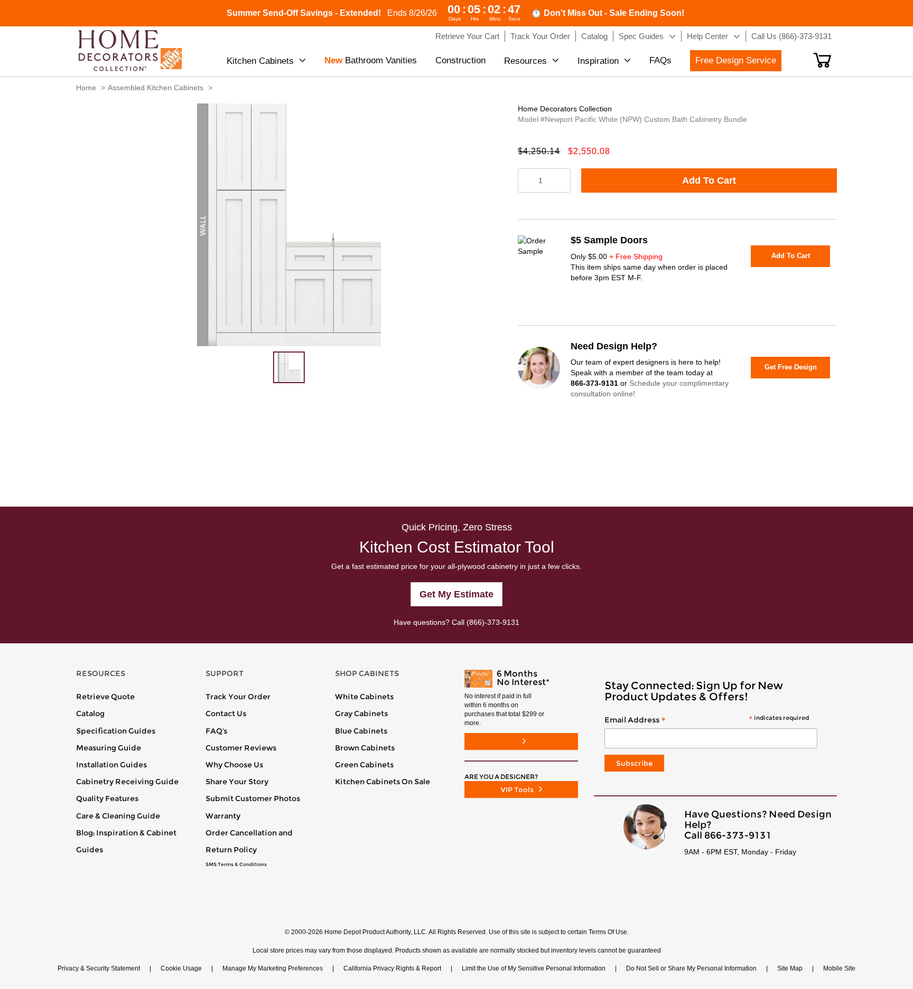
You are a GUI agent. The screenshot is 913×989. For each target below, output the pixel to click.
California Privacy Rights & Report (392, 968)
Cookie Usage (181, 968)
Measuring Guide (108, 748)
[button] (822, 60)
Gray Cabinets (361, 713)
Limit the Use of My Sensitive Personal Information (533, 968)
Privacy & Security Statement (99, 968)
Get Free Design (791, 367)
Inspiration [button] (598, 61)
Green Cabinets (364, 764)
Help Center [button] (707, 36)
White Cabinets (364, 696)
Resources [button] (525, 61)
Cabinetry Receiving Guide (127, 781)
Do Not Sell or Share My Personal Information (691, 968)
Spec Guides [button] (641, 36)
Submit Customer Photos (253, 798)
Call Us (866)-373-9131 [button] (791, 36)
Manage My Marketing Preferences (272, 968)
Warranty (223, 816)
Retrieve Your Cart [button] (467, 36)
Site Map (790, 968)
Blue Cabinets (361, 731)
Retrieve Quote (105, 696)
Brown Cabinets (365, 748)
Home (86, 87)
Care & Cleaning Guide (118, 816)
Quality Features (107, 798)
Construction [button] (460, 60)
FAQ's (216, 731)
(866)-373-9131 (493, 622)
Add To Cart (709, 180)
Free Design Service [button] (735, 60)
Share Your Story (237, 781)
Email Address (706, 720)
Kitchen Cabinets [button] (260, 61)
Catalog (90, 713)
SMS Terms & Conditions (236, 864)
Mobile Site (839, 968)
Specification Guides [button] (115, 731)
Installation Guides (111, 764)
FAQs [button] (660, 60)
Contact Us (226, 713)
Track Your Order (238, 696)
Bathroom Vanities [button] (370, 60)
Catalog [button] (594, 36)
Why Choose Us (234, 764)
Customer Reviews (241, 748)
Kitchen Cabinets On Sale (382, 781)
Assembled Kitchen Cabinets (155, 87)
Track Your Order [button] (540, 36)
